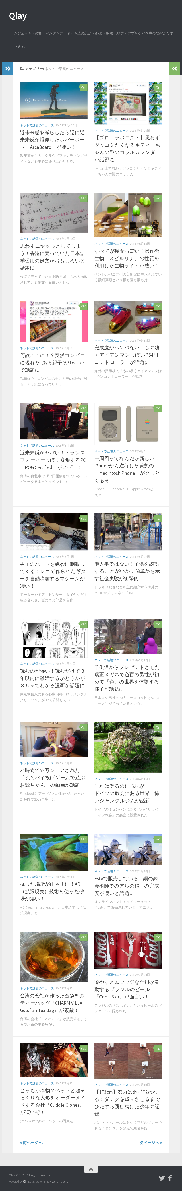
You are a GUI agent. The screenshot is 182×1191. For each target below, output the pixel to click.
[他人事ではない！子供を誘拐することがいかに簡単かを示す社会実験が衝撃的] (128, 531)
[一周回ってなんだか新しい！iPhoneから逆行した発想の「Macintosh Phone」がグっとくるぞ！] (128, 424)
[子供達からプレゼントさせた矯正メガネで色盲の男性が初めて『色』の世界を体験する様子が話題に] (128, 636)
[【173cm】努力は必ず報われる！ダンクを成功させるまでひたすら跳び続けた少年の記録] (128, 1061)
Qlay (18, 15)
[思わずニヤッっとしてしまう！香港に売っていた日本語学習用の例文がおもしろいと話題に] (54, 213)
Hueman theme (59, 1181)
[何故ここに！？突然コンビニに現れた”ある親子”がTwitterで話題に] (54, 321)
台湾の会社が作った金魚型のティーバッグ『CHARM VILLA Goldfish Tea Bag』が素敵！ (52, 1002)
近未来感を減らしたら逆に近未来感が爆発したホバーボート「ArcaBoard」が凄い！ (52, 139)
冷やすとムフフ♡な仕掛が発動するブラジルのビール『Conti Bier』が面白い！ (127, 989)
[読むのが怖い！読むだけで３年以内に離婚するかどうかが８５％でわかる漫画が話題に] (54, 638)
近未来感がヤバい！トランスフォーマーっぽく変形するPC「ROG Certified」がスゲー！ (53, 460)
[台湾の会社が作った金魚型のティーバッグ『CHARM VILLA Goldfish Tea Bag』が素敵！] (54, 957)
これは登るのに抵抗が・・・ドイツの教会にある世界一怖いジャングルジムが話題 (126, 793)
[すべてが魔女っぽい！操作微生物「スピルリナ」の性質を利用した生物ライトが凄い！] (128, 215)
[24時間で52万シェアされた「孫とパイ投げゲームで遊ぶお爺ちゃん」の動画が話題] (54, 739)
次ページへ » (150, 1142)
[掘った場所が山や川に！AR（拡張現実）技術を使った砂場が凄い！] (54, 852)
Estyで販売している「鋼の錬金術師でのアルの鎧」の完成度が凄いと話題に (126, 885)
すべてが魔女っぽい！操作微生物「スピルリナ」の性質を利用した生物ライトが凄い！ (126, 258)
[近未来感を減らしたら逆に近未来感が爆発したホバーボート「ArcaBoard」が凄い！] (54, 100)
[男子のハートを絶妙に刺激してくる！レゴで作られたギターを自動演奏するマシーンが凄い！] (54, 531)
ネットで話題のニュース (37, 125)
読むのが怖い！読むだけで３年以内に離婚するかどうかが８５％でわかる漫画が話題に (52, 678)
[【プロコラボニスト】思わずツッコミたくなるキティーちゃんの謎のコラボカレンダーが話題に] (128, 103)
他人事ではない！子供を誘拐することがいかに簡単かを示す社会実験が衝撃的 (127, 571)
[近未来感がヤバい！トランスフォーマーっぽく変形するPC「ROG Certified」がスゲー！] (54, 421)
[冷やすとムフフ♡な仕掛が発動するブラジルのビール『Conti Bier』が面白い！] (128, 950)
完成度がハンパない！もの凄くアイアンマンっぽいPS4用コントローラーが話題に (127, 354)
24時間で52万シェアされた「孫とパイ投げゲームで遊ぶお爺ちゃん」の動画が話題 (52, 777)
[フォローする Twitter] (162, 1178)
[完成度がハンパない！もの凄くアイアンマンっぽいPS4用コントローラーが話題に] (128, 317)
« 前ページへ (31, 1142)
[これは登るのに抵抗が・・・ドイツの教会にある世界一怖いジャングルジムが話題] (128, 747)
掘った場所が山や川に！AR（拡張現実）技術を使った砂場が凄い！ (52, 891)
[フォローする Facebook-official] (170, 1178)
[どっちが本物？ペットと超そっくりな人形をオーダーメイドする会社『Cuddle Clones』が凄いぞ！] (54, 1060)
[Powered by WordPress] (24, 1181)
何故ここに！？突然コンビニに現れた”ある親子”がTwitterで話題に (52, 362)
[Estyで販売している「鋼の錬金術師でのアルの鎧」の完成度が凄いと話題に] (128, 849)
